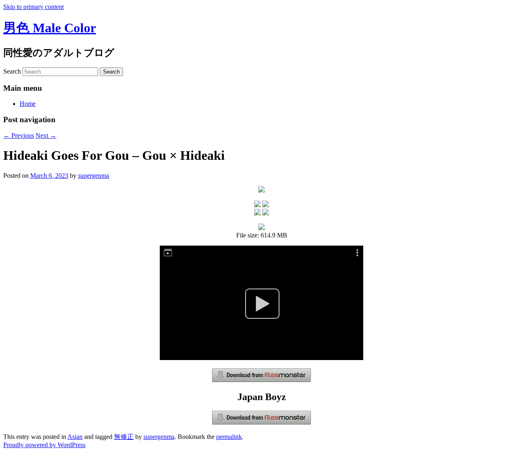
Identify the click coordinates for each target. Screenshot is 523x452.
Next (46, 135)
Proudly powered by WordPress (44, 444)
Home (28, 103)
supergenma (93, 175)
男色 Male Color (49, 27)
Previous (18, 135)
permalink (229, 436)
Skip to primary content (33, 6)
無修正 (124, 436)
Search (12, 71)
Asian (75, 436)
